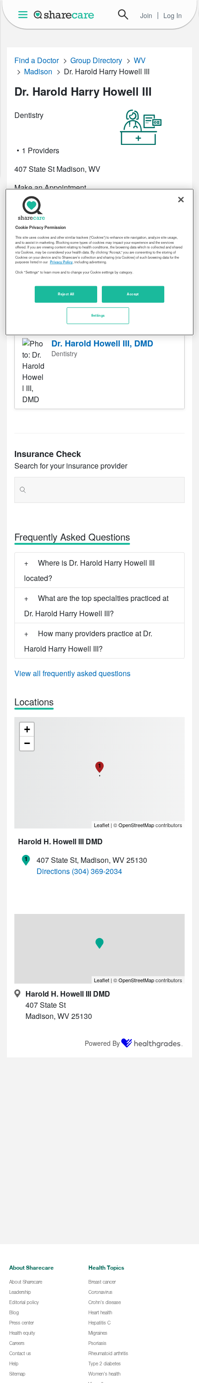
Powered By (102, 1043)
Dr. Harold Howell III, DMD (102, 343)
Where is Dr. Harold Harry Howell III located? (89, 570)
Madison (38, 71)
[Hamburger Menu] (24, 14)
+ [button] (27, 729)
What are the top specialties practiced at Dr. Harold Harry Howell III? (96, 606)
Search (123, 14)
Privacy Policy (61, 262)
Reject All (66, 294)
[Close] (181, 199)
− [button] (27, 743)
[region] (99, 261)
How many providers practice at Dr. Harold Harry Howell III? (88, 641)
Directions (53, 871)
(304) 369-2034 (97, 871)
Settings (98, 315)
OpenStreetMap (136, 824)
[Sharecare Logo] (64, 14)
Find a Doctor (36, 60)
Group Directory (96, 60)
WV (140, 60)
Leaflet (101, 824)
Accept (132, 294)
